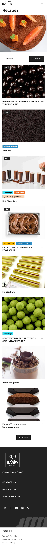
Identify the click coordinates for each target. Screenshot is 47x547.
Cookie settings (9, 543)
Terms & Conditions (10, 536)
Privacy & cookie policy (12, 539)
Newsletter (9, 489)
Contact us (9, 482)
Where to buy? (11, 496)
